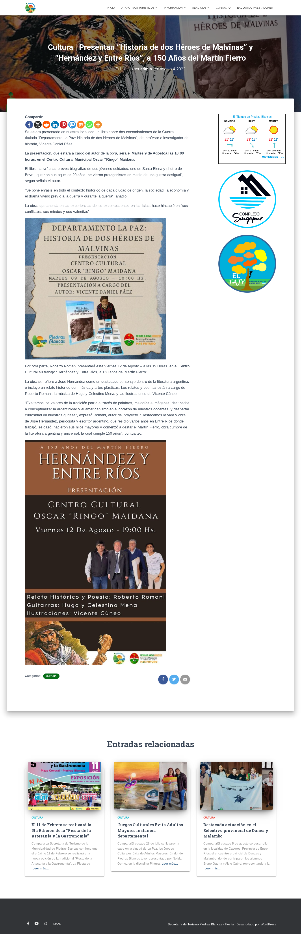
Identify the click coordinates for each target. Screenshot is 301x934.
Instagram (45, 924)
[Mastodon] (72, 124)
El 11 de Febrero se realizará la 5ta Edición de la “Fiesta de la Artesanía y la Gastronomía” (61, 830)
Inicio (111, 7)
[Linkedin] (55, 124)
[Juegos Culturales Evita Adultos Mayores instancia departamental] (150, 785)
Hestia (229, 924)
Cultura (51, 676)
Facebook (28, 924)
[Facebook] (29, 124)
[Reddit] (46, 124)
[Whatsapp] (89, 124)
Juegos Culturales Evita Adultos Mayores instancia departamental (150, 830)
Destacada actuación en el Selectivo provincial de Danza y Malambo (235, 830)
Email (57, 923)
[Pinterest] (63, 124)
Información (173, 7)
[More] (98, 124)
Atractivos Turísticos (138, 7)
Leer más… (41, 868)
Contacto (223, 7)
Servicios (199, 7)
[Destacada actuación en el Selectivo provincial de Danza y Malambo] (236, 785)
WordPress (268, 924)
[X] (38, 124)
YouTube (36, 924)
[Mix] (81, 124)
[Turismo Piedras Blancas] (30, 7)
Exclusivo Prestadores (255, 7)
